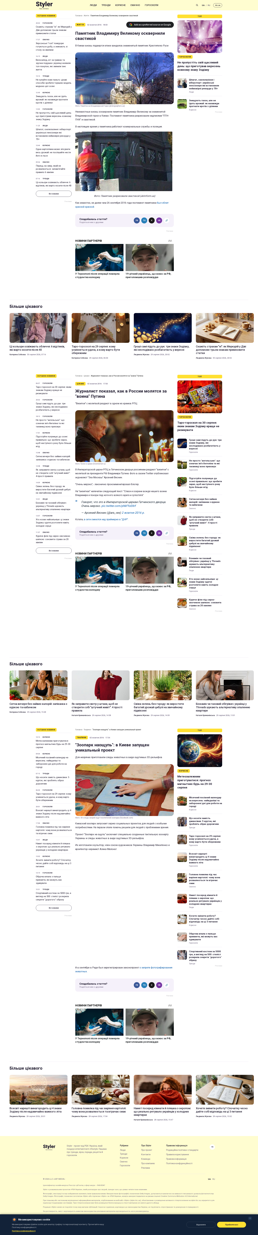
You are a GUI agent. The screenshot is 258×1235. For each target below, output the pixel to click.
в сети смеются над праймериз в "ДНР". (106, 519)
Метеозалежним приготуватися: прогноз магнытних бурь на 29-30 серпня (53, 744)
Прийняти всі (231, 1225)
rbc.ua (217, 5)
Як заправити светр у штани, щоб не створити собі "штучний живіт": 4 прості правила (53, 473)
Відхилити (201, 1225)
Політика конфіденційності (179, 1163)
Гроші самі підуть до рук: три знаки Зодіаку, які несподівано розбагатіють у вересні (161, 348)
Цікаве (86, 376)
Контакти (145, 1154)
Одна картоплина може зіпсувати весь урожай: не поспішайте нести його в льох (53, 152)
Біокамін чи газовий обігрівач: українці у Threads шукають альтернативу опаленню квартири (53, 506)
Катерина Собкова (18, 355)
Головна (78, 16)
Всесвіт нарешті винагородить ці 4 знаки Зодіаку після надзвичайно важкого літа (53, 813)
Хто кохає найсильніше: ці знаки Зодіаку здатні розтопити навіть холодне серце (52, 522)
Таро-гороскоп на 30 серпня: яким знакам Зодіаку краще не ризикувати (53, 390)
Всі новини (54, 194)
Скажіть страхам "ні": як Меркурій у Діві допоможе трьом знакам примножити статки (54, 30)
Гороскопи (151, 5)
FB (137, 220)
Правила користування (177, 1154)
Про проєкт (146, 1150)
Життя (86, 16)
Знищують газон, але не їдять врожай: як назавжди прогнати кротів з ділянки (52, 99)
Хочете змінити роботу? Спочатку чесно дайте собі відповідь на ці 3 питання (53, 863)
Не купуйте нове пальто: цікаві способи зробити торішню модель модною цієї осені (53, 83)
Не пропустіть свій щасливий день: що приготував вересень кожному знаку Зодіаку (54, 116)
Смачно (135, 5)
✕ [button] (250, 1218)
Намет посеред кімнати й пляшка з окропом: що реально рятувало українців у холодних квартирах (53, 846)
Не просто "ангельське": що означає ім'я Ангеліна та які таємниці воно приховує (50, 423)
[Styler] (44, 5)
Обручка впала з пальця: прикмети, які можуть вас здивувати (49, 879)
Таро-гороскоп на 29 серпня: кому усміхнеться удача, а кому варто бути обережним (96, 350)
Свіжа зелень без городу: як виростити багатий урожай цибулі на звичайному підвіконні (53, 489)
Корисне (120, 5)
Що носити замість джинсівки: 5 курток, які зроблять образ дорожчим (52, 780)
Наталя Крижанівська (81, 715)
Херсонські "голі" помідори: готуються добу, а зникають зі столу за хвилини (51, 46)
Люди (93, 5)
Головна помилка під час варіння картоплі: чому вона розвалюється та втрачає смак (54, 830)
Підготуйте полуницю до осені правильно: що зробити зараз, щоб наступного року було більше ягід (53, 441)
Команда (145, 1159)
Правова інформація (176, 1159)
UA (203, 5)
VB (159, 220)
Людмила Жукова (141, 355)
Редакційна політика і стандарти (182, 1150)
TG (144, 220)
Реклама (145, 1168)
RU (209, 5)
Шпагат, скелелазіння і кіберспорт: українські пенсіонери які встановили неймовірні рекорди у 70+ (53, 134)
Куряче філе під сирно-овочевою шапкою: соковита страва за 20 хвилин (53, 539)
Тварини (87, 730)
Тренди (106, 5)
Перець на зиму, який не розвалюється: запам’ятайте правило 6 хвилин (50, 169)
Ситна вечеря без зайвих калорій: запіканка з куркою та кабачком (53, 458)
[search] (197, 5)
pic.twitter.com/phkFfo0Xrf (118, 506)
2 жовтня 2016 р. (133, 512)
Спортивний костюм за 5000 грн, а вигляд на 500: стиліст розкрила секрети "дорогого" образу (53, 896)
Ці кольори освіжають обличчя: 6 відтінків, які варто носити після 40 (53, 184)
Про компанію (148, 1163)
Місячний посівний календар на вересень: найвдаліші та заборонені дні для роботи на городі (52, 762)
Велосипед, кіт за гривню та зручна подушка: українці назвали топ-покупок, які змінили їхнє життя (53, 65)
